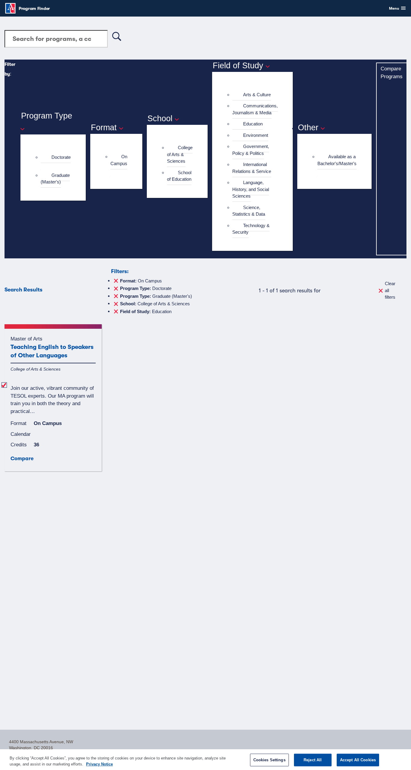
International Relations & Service (251, 168)
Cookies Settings (269, 760)
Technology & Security (251, 229)
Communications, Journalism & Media (255, 109)
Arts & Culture (257, 94)
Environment (255, 135)
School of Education (179, 176)
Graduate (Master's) (55, 179)
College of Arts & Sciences (180, 154)
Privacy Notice (99, 764)
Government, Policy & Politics (250, 150)
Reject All (313, 760)
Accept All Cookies (358, 760)
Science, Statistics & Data (248, 211)
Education (253, 123)
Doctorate (61, 157)
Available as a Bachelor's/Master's (337, 160)
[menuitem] (56, 161)
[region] (205, 759)
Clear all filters (390, 290)
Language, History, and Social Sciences (250, 189)
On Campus (118, 160)
